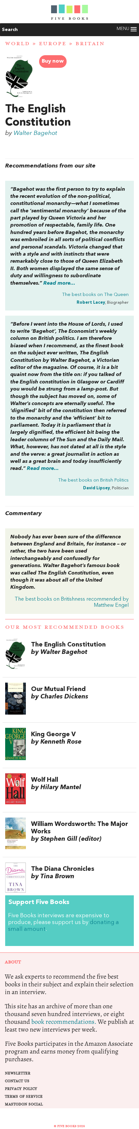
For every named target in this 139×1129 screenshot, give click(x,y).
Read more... (59, 283)
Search (10, 29)
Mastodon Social (24, 1104)
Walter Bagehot (35, 133)
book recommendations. (63, 1021)
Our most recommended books (64, 627)
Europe (52, 43)
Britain (90, 43)
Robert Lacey (91, 302)
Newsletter (17, 1073)
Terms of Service (24, 1096)
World (17, 43)
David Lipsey (96, 488)
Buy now (53, 61)
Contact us (17, 1081)
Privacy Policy (21, 1088)
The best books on (95, 294)
